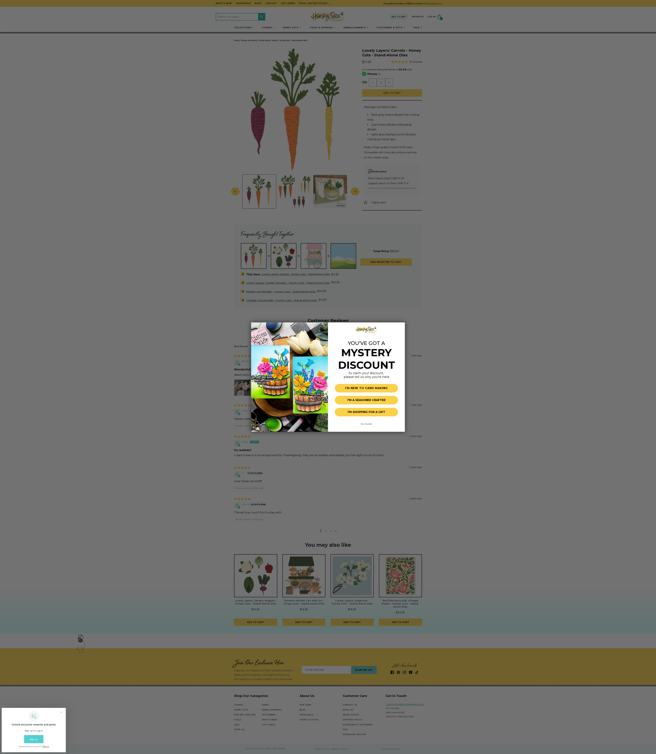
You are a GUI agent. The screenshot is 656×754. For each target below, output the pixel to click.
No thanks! (366, 424)
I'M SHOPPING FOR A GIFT (366, 412)
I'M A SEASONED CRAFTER (366, 400)
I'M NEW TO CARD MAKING (366, 388)
